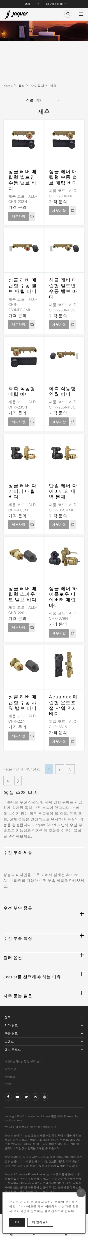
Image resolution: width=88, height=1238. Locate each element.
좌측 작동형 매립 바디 (21, 391)
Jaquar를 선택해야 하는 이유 (32, 976)
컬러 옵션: (13, 957)
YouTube (17, 1097)
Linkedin (35, 1097)
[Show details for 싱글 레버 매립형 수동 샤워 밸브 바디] (23, 664)
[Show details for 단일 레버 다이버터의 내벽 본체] (64, 453)
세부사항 (18, 216)
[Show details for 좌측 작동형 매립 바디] (23, 356)
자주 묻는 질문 (17, 995)
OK (17, 1222)
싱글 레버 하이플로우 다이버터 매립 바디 (63, 597)
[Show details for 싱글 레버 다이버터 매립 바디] (23, 453)
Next (18, 780)
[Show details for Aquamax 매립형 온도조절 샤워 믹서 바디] (64, 664)
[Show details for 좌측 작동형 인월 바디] (64, 356)
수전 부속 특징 (17, 938)
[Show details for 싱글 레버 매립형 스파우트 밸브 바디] (23, 556)
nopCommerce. (14, 1120)
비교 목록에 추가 (32, 216)
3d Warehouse (44, 1097)
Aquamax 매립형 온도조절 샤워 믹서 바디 (63, 705)
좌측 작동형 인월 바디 (62, 391)
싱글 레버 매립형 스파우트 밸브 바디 (22, 594)
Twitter (26, 1097)
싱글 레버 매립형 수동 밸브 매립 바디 (63, 177)
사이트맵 (10, 1076)
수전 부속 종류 (17, 908)
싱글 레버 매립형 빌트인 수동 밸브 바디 (22, 180)
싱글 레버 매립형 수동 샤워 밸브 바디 (22, 702)
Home (8, 85)
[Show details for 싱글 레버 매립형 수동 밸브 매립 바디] (64, 139)
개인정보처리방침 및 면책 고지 (23, 1061)
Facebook (8, 1097)
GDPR (8, 1084)
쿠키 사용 (10, 1069)
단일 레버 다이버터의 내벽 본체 (63, 491)
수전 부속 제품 (17, 852)
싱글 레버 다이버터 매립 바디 (22, 491)
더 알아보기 (42, 1222)
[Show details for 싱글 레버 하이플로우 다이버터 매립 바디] (64, 556)
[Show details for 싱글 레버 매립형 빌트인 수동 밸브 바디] (23, 139)
